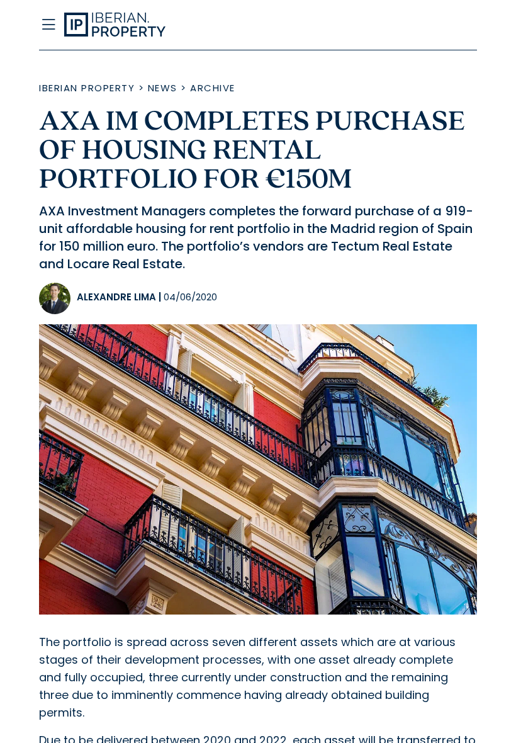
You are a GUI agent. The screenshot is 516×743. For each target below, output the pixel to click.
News (162, 87)
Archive (212, 87)
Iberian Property (87, 87)
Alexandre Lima (116, 296)
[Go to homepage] (197, 25)
